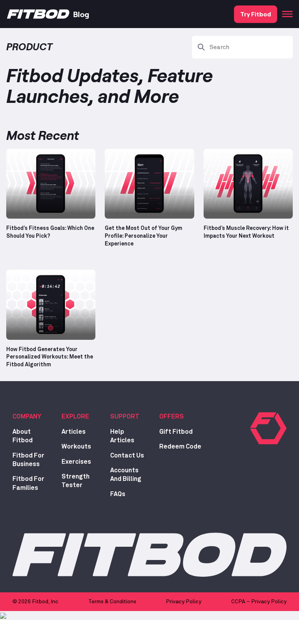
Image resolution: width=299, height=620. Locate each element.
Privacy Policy (183, 601)
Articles (74, 432)
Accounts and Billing (125, 474)
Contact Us (127, 455)
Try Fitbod (255, 14)
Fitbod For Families (28, 483)
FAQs (117, 494)
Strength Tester (76, 480)
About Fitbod (22, 436)
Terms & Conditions (112, 601)
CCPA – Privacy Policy (259, 601)
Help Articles (122, 436)
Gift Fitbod (176, 432)
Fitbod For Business (28, 459)
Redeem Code (180, 446)
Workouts (76, 446)
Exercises (76, 462)
